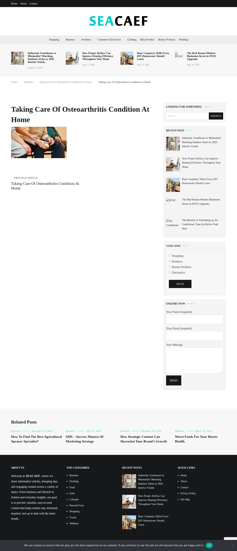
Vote (180, 283)
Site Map (185, 499)
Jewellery (86, 39)
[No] (232, 545)
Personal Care (76, 505)
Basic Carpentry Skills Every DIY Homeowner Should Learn (153, 56)
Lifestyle (74, 499)
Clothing (131, 39)
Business (70, 39)
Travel (72, 517)
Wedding (183, 39)
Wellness (179, 431)
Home (14, 3)
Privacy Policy (188, 493)
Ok (209, 545)
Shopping (54, 39)
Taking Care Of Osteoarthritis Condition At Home (45, 183)
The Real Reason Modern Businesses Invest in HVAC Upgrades (202, 56)
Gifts (72, 493)
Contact (33, 3)
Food (72, 487)
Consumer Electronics (109, 39)
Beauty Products (166, 39)
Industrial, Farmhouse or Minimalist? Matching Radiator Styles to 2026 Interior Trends (42, 57)
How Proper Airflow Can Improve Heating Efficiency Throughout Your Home (97, 56)
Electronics (178, 272)
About (23, 3)
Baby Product (147, 39)
